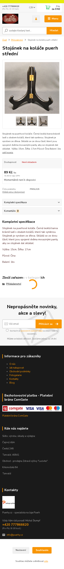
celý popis (7, 152)
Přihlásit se (46, 324)
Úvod (4, 40)
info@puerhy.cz (15, 535)
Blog (12, 382)
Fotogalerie (15, 375)
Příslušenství (17, 40)
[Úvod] (14, 19)
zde (46, 561)
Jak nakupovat (16, 367)
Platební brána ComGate (15, 415)
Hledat (54, 30)
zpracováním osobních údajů (31, 331)
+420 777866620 (10, 6)
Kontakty (13, 379)
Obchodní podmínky (19, 371)
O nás (12, 364)
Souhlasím (42, 550)
